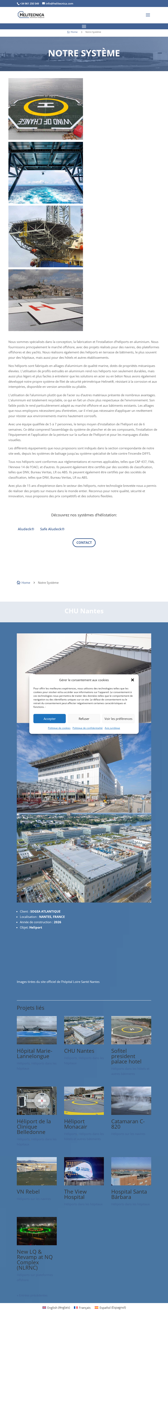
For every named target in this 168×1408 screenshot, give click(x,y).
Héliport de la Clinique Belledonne (34, 1127)
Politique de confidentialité (88, 728)
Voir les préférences (118, 719)
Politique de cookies (59, 728)
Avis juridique (112, 728)
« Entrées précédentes (32, 1295)
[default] (84, 901)
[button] (133, 680)
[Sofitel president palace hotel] (131, 1043)
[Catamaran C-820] (131, 1114)
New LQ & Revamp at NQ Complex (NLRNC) (35, 1259)
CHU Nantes (79, 1050)
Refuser (84, 719)
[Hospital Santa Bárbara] (131, 1184)
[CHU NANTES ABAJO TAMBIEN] (84, 811)
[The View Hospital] (84, 1184)
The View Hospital (75, 1194)
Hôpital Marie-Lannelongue (34, 1053)
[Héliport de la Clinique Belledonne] (37, 1114)
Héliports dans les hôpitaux (83, 1204)
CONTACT (84, 542)
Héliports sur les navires (128, 1134)
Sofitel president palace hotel (126, 1056)
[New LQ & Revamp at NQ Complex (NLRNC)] (37, 1244)
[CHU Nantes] (84, 1043)
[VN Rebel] (37, 1184)
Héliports (23, 1063)
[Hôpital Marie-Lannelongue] (37, 1043)
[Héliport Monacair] (84, 1114)
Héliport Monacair (75, 1124)
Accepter (50, 719)
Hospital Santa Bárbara (129, 1194)
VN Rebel (28, 1191)
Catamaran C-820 (128, 1124)
